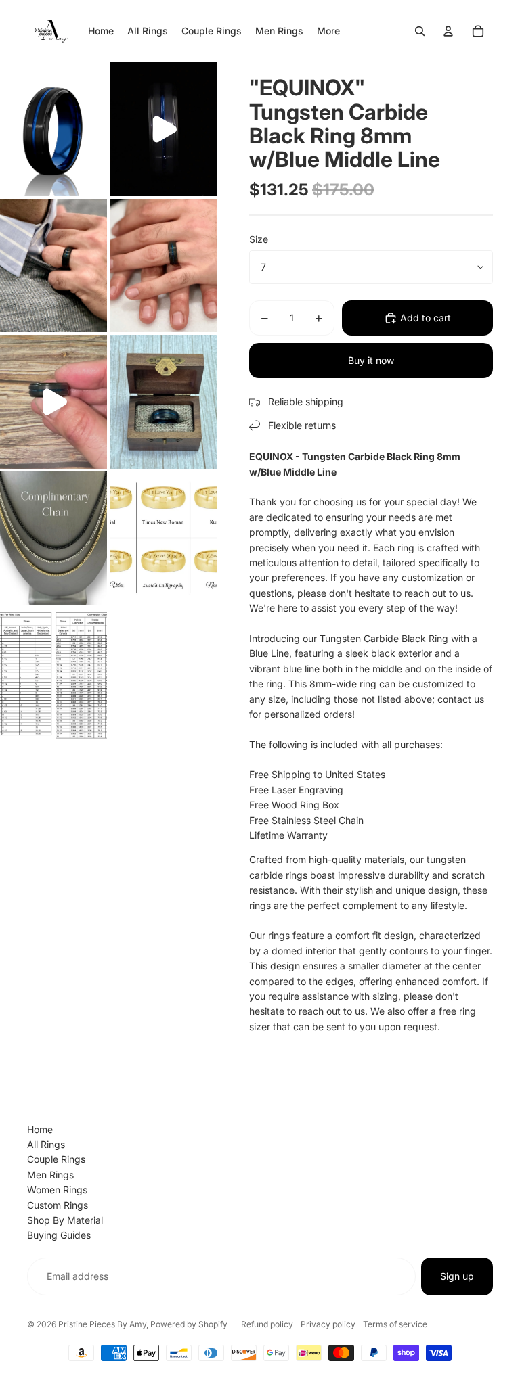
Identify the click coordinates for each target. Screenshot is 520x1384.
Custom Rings (57, 1205)
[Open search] (420, 31)
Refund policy (267, 1324)
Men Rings (50, 1174)
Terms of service (395, 1324)
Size (258, 239)
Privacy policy (328, 1324)
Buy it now (371, 360)
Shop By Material (65, 1220)
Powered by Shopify (189, 1324)
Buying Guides (59, 1235)
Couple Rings (56, 1159)
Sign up (457, 1276)
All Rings (46, 1144)
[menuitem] (328, 31)
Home (40, 1129)
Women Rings (57, 1189)
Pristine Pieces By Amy (102, 1324)
